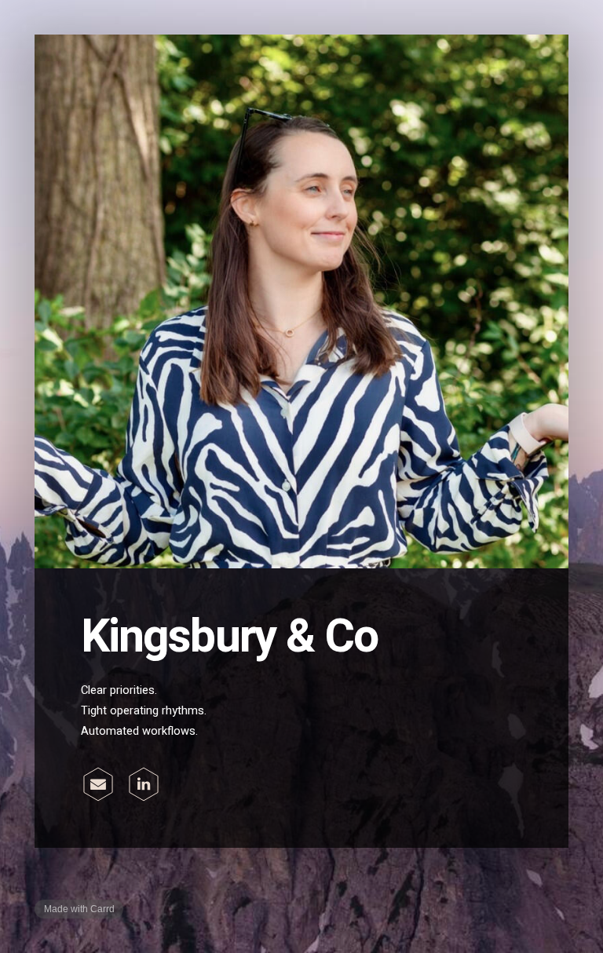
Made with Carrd (79, 909)
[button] (98, 784)
